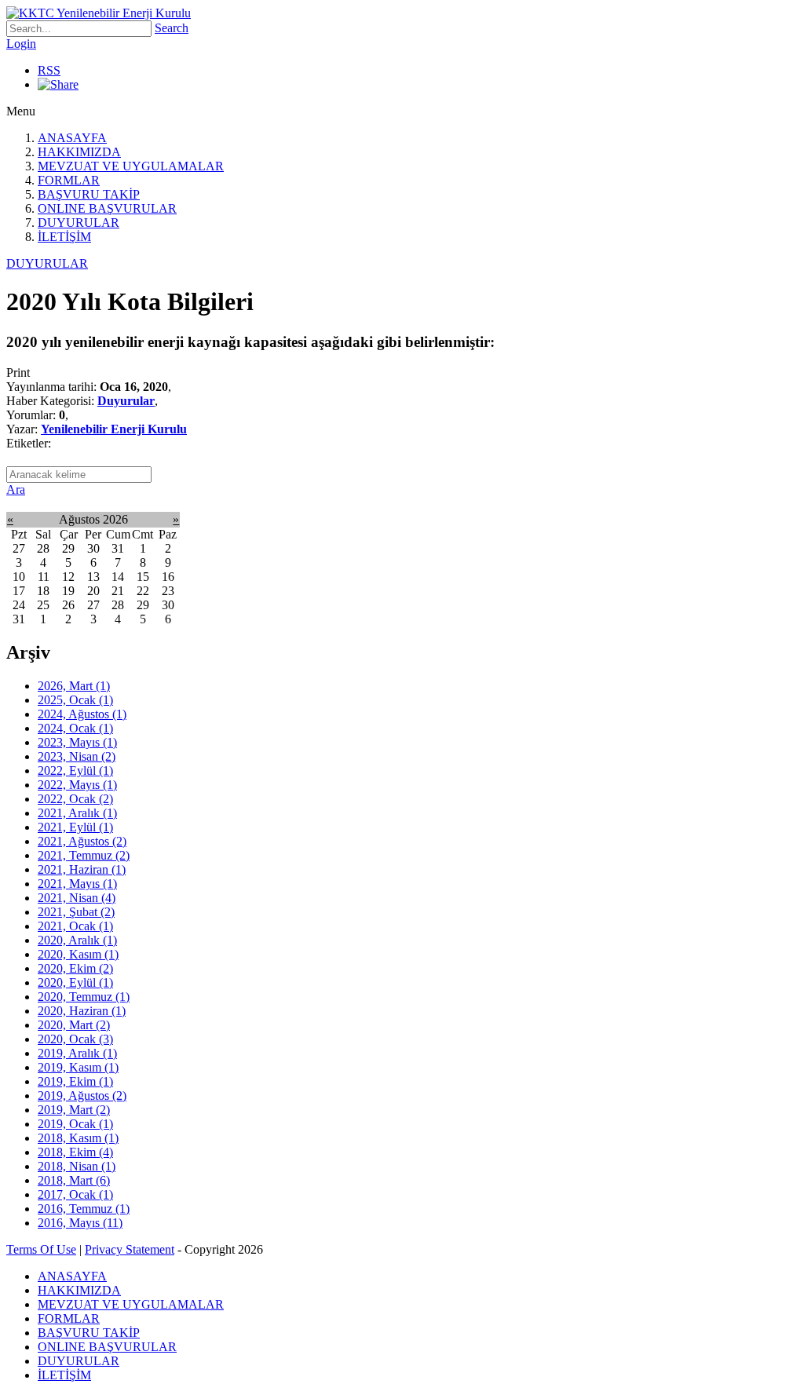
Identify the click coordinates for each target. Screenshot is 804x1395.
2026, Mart (74, 685)
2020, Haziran (82, 1010)
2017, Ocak (75, 1194)
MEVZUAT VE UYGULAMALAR (131, 166)
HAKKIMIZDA (79, 152)
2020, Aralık (77, 940)
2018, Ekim (75, 1152)
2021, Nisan (76, 897)
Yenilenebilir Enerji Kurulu (114, 429)
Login (21, 43)
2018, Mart (74, 1180)
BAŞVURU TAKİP (89, 194)
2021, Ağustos (82, 841)
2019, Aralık (77, 1053)
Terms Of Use (41, 1249)
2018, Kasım (78, 1138)
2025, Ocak (75, 700)
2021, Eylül (75, 827)
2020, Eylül (75, 982)
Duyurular (126, 400)
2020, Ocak (75, 1039)
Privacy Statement (129, 1249)
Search (171, 28)
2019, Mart (74, 1109)
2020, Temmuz (84, 996)
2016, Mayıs (80, 1222)
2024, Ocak (75, 728)
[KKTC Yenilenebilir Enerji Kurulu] (98, 13)
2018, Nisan (76, 1166)
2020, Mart (74, 1025)
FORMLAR (69, 180)
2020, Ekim (75, 968)
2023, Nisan (76, 756)
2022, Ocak (75, 798)
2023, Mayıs (77, 742)
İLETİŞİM (64, 236)
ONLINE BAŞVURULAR (107, 208)
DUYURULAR (78, 222)
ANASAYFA (72, 137)
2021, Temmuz (84, 855)
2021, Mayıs (77, 883)
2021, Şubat (76, 911)
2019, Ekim (75, 1081)
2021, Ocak (75, 926)
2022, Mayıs (77, 784)
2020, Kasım (78, 954)
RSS (49, 70)
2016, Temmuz (84, 1208)
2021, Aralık (77, 813)
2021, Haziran (82, 869)
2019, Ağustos (82, 1095)
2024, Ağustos (82, 714)
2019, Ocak (75, 1123)
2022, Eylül (75, 770)
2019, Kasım (78, 1067)
